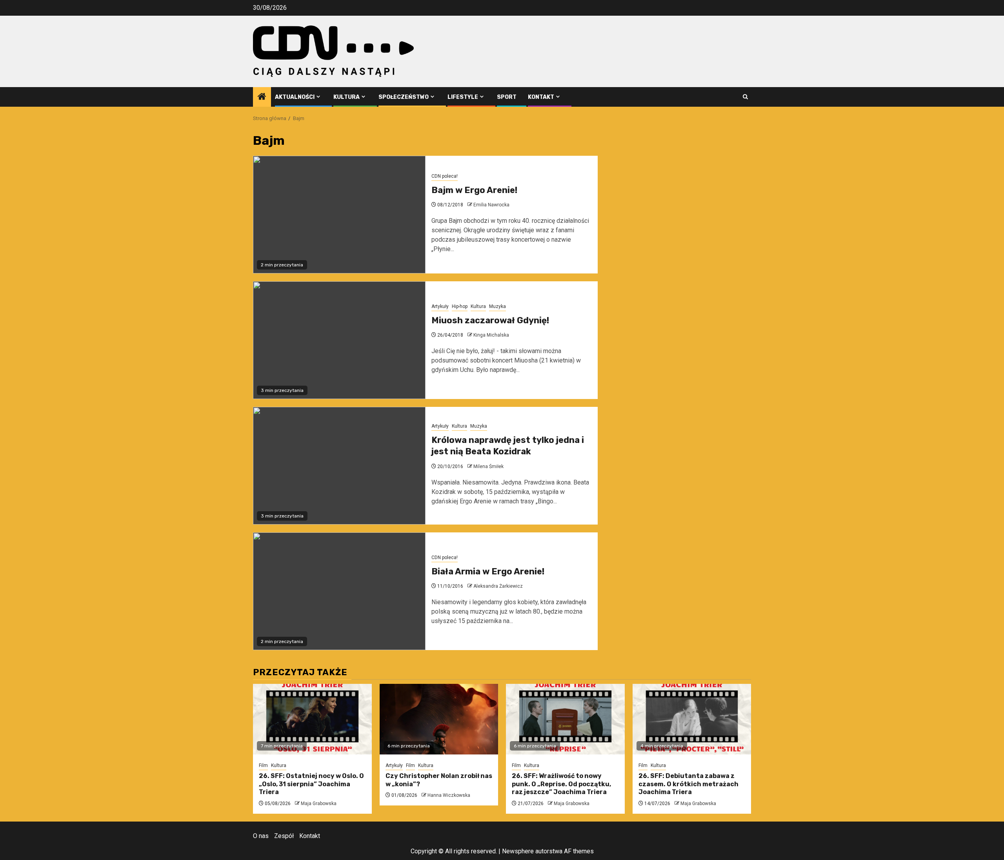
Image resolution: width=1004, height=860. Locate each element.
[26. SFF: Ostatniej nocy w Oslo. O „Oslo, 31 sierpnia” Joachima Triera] (312, 719)
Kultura (346, 97)
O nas (261, 836)
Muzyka (497, 306)
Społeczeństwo (403, 97)
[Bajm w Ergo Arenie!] (339, 214)
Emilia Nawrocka (491, 205)
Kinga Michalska (491, 335)
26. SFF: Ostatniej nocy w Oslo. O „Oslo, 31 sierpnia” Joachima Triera (311, 784)
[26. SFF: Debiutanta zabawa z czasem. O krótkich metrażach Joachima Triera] (692, 719)
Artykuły (440, 306)
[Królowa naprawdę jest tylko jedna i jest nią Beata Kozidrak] (339, 466)
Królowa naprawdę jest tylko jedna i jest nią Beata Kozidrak (507, 446)
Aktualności (295, 97)
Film (263, 765)
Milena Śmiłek (488, 466)
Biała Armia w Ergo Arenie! (487, 571)
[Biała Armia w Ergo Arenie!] (339, 591)
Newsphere (518, 851)
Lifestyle (462, 97)
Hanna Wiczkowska (448, 795)
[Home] (262, 97)
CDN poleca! (444, 176)
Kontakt (541, 97)
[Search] (745, 96)
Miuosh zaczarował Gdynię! (490, 320)
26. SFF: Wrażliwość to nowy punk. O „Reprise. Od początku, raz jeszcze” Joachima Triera (561, 784)
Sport (507, 97)
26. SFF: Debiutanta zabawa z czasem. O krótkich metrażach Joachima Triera (688, 784)
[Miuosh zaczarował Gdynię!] (339, 340)
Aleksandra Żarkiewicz (498, 586)
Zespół (284, 836)
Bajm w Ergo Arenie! (474, 190)
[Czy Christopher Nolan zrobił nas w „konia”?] (439, 719)
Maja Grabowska (318, 803)
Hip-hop (459, 306)
